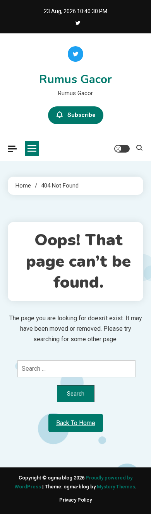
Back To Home (75, 423)
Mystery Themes (116, 487)
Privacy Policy (75, 500)
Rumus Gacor (75, 79)
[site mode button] (122, 149)
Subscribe (81, 114)
